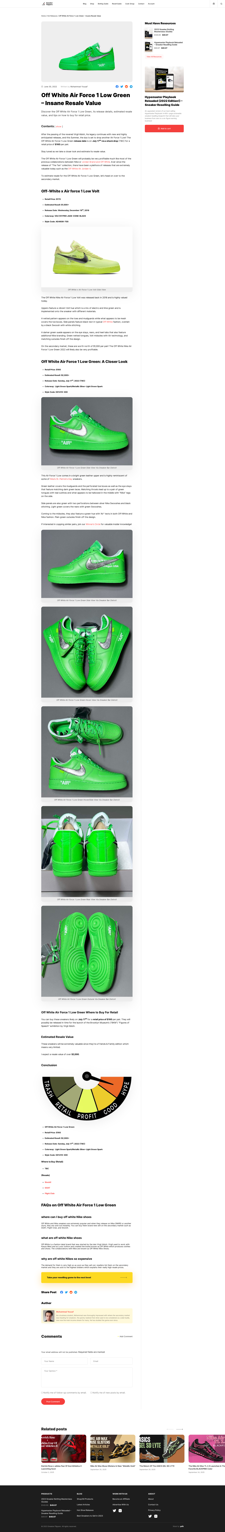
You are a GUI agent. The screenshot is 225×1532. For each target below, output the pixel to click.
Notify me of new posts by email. (109, 1392)
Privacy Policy (154, 1510)
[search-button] (221, 3)
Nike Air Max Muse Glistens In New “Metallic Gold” (112, 1466)
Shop (92, 4)
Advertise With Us (120, 1504)
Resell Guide (117, 4)
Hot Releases (52, 16)
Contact (141, 4)
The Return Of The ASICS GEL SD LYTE (156, 1466)
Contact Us (153, 1504)
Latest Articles (83, 1504)
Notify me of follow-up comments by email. (64, 1392)
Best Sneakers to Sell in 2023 (90, 1516)
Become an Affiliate (121, 1499)
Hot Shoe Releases (85, 1510)
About (151, 1499)
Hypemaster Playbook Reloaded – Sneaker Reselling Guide (168, 43)
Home (43, 16)
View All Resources (154, 57)
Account (151, 4)
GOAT (47, 1188)
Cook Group (129, 4)
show (58, 126)
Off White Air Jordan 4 (79, 168)
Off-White (108, 322)
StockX (48, 1182)
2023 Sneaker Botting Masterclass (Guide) (164, 30)
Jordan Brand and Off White (96, 162)
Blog (84, 4)
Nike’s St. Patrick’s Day (61, 479)
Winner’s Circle (93, 524)
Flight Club (49, 1193)
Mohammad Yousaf (65, 1312)
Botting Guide (103, 4)
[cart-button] (214, 3)
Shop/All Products (85, 1499)
